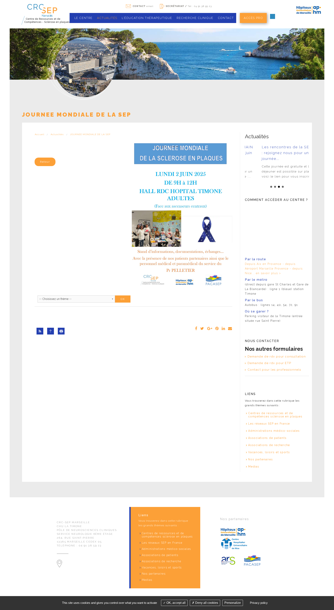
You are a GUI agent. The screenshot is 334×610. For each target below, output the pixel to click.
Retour (45, 161)
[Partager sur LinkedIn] (223, 328)
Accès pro (253, 18)
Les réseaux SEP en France (269, 423)
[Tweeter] (202, 328)
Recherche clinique (195, 18)
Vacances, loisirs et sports (269, 452)
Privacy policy (259, 602)
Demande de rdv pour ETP (269, 363)
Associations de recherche (269, 445)
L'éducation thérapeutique (147, 18)
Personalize (232, 602)
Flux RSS (40, 331)
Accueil (39, 134)
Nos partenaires (260, 459)
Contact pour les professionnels (274, 369)
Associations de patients (267, 437)
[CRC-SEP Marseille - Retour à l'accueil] (44, 14)
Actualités (107, 18)
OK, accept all (176, 602)
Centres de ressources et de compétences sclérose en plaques (275, 415)
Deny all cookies (206, 602)
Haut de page (50, 331)
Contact (226, 18)
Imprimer (61, 331)
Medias (253, 466)
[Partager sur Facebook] (196, 328)
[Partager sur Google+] (209, 328)
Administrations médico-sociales (274, 430)
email (143, 6)
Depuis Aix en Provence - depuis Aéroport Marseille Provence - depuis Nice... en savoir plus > (274, 268)
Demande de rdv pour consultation (277, 356)
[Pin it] (217, 328)
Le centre (83, 18)
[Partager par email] (230, 328)
